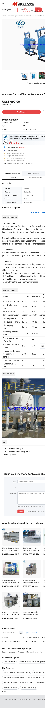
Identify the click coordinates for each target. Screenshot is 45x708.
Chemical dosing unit (29, 641)
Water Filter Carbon (10, 688)
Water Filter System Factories (14, 677)
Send (21, 511)
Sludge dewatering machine (31, 637)
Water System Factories (36, 677)
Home (4, 16)
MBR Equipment (9, 662)
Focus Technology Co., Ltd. (28, 699)
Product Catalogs (33, 633)
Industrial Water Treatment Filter (15, 683)
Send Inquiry (22, 112)
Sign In (5, 163)
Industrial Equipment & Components (19, 16)
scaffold (5, 637)
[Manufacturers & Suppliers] (23, 4)
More (4, 692)
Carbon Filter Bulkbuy (29, 688)
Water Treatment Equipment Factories (17, 672)
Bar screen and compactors (11, 641)
